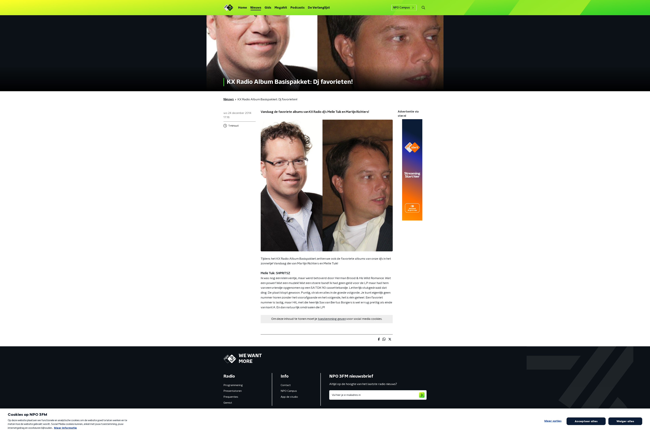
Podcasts (297, 7)
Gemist (227, 402)
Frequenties (230, 396)
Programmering (233, 385)
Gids (268, 7)
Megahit (281, 7)
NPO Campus (401, 7)
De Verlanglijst (319, 7)
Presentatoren (232, 391)
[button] (423, 8)
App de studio (289, 396)
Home (242, 7)
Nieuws (255, 7)
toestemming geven (332, 318)
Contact (286, 385)
